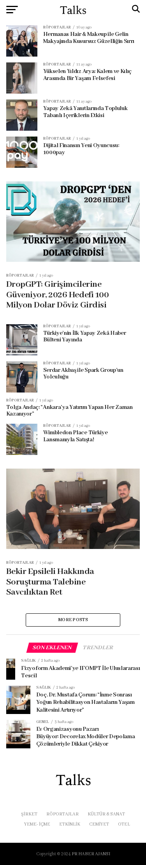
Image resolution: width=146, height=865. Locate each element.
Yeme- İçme (37, 824)
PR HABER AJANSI (91, 854)
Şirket (29, 814)
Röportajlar (62, 814)
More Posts (73, 620)
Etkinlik (69, 824)
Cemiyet (99, 824)
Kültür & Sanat (106, 814)
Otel (124, 824)
